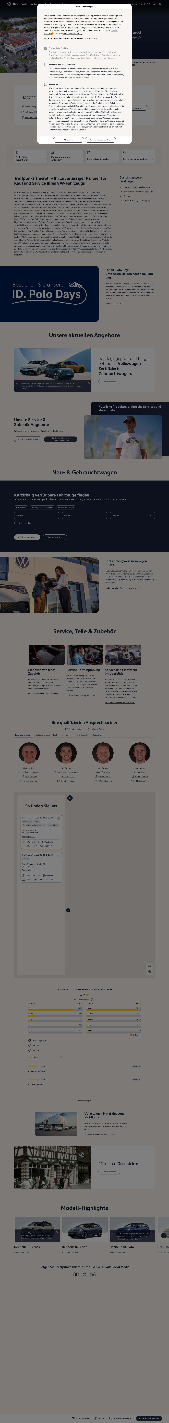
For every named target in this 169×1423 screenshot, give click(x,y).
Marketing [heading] (53, 84)
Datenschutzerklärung (72, 33)
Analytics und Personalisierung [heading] (62, 64)
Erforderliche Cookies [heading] (58, 48)
